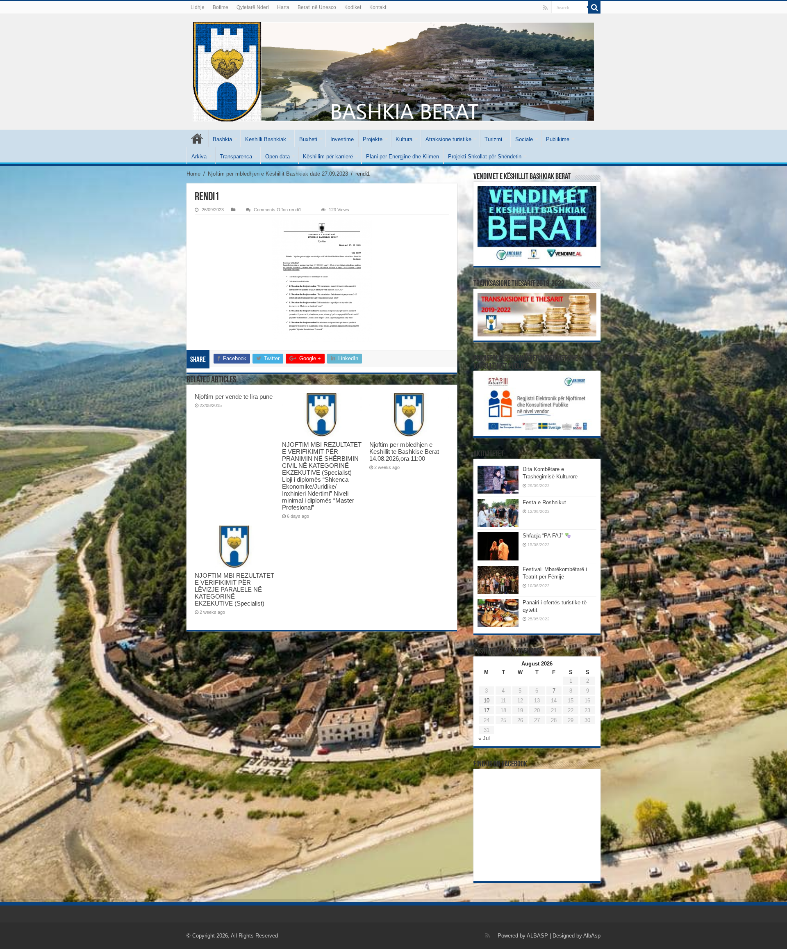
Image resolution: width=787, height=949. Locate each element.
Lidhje (198, 7)
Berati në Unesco (317, 7)
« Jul (484, 738)
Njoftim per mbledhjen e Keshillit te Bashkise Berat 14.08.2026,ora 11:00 (404, 451)
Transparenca (236, 156)
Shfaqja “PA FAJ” (544, 536)
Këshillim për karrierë (328, 156)
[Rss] (545, 8)
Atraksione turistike (448, 139)
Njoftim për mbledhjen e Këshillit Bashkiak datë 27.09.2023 (278, 174)
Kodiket (352, 7)
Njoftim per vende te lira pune (234, 396)
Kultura (404, 139)
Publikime (557, 139)
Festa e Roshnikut (544, 502)
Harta (283, 7)
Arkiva (199, 156)
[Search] (594, 7)
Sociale (524, 139)
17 (486, 710)
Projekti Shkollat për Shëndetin (484, 156)
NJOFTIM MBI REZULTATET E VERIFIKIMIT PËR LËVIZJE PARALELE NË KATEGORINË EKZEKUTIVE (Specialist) (234, 589)
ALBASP (537, 936)
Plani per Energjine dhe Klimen (402, 156)
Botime (220, 7)
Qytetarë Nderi (253, 7)
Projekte (372, 139)
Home (193, 174)
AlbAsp (591, 936)
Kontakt (377, 7)
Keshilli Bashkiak (265, 139)
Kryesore (197, 138)
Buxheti (308, 139)
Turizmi (493, 139)
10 (486, 700)
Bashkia (222, 139)
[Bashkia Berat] (393, 71)
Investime (342, 139)
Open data (277, 156)
